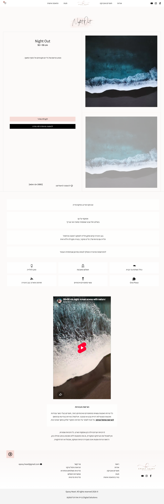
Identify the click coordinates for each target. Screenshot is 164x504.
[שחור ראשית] (121, 71)
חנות (65, 3)
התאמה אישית (52, 3)
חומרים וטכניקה (106, 3)
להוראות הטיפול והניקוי (105, 420)
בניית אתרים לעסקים (75, 497)
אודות (119, 3)
